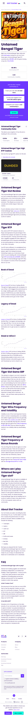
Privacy (13, 698)
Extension (3, 645)
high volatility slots (13, 420)
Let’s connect (8, 671)
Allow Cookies (18, 713)
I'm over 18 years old (10, 683)
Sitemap (3, 657)
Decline (8, 713)
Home (2, 9)
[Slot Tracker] (13, 3)
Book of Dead (4, 285)
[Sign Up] (22, 675)
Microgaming (7, 9)
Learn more (16, 709)
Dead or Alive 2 (5, 351)
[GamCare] (17, 702)
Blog (16, 647)
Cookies (20, 698)
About (16, 645)
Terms (7, 698)
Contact (17, 649)
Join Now (14, 112)
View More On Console (9, 157)
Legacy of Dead (5, 319)
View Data (11, 165)
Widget (3, 649)
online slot (16, 211)
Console (3, 647)
